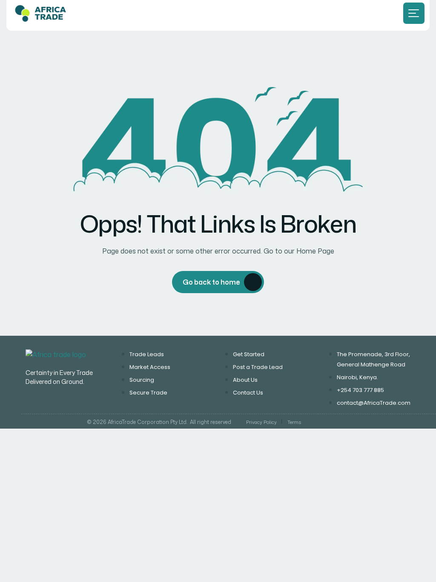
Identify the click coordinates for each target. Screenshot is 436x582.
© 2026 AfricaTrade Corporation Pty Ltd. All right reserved (159, 422)
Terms (294, 422)
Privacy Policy (261, 422)
